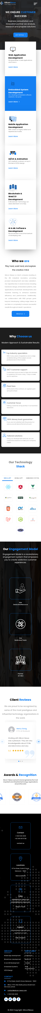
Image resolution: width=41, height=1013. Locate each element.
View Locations (21, 876)
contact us (20, 843)
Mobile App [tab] (19, 478)
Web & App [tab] (7, 478)
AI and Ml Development (11, 963)
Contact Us (28, 955)
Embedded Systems (11, 967)
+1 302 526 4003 (20, 836)
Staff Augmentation (30, 967)
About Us (28, 959)
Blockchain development (12, 959)
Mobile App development (12, 955)
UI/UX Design (8, 970)
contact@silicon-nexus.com (20, 902)
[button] (12, 49)
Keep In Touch (20, 907)
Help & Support (20, 938)
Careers (27, 963)
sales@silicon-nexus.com (20, 899)
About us (19, 314)
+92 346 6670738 (20, 838)
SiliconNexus (28, 1010)
